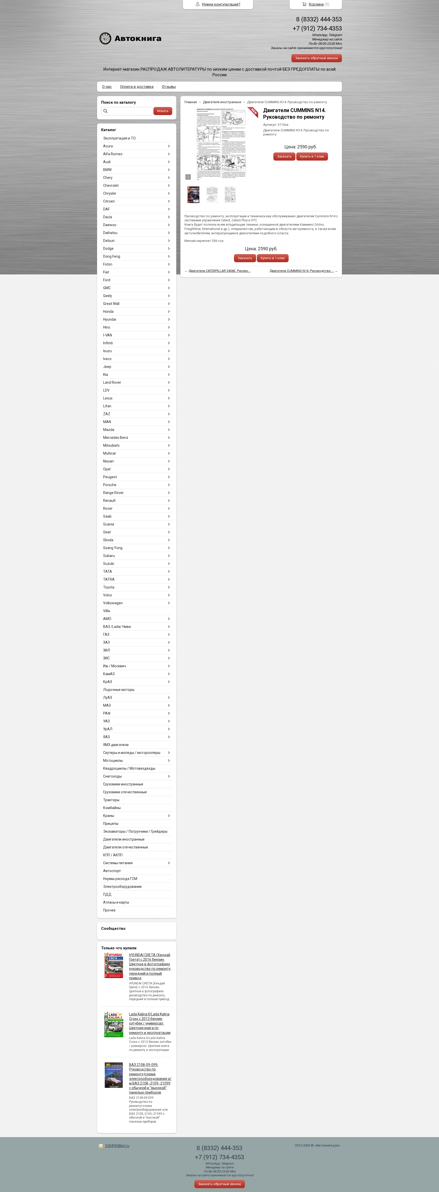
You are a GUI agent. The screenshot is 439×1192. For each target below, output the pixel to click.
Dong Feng (111, 256)
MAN (107, 422)
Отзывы (169, 86)
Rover (108, 508)
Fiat (106, 272)
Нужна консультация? (221, 4)
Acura (108, 146)
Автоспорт (112, 871)
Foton (107, 264)
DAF (106, 209)
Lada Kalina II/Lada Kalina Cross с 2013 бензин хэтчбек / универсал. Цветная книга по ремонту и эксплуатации (149, 1023)
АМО (107, 619)
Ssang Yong (112, 548)
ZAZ (106, 414)
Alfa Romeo (112, 154)
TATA (107, 571)
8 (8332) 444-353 (319, 19)
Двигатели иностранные (124, 839)
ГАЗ (106, 634)
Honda (108, 311)
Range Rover (113, 493)
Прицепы (110, 824)
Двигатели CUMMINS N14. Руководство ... (302, 271)
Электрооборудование (122, 887)
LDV (106, 390)
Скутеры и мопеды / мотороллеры (131, 753)
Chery (108, 178)
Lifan (107, 406)
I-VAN (107, 335)
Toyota (108, 587)
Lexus (108, 398)
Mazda (108, 430)
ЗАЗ (106, 642)
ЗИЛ (106, 650)
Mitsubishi (111, 445)
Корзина (316, 4)
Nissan (108, 461)
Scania (108, 524)
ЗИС (106, 658)
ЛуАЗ (107, 697)
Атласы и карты (116, 902)
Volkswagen (113, 603)
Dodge (108, 248)
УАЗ (106, 721)
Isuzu (107, 351)
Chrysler (109, 193)
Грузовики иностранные (123, 784)
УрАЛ (107, 729)
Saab (107, 516)
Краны (108, 816)
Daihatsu (110, 233)
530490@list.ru (117, 1146)
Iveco (107, 359)
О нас (107, 86)
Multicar (109, 453)
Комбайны (112, 808)
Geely (107, 296)
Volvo (107, 595)
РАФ (107, 713)
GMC (107, 288)
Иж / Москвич (114, 666)
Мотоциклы (113, 760)
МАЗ (107, 705)
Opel (107, 469)
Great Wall (111, 304)
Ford (106, 280)
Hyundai (109, 319)
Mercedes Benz (115, 438)
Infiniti (108, 343)
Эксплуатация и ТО (119, 138)
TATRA (109, 579)
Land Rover (112, 382)
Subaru (109, 556)
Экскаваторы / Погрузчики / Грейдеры (135, 831)
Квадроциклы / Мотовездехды (129, 768)
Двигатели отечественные (125, 847)
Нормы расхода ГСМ (120, 879)
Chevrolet (111, 185)
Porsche (109, 485)
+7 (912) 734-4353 (317, 28)
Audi (107, 162)
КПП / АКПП (112, 855)
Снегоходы (112, 776)
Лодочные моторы (118, 690)
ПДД (107, 894)
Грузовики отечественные (125, 792)
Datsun (109, 241)
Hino (106, 327)
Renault (109, 501)
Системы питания (118, 863)
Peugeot (110, 477)
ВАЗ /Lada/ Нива (117, 627)
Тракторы (111, 800)
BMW (107, 170)
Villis (106, 611)
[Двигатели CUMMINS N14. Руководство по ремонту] (221, 144)
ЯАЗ (106, 737)
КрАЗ (107, 682)
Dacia (107, 217)
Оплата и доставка (136, 86)
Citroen (109, 201)
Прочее (109, 910)
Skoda (108, 540)
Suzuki (108, 564)
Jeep (107, 367)
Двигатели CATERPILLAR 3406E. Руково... (219, 271)
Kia (105, 375)
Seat (107, 532)
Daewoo (109, 225)
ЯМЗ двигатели (116, 745)
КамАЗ (109, 674)
